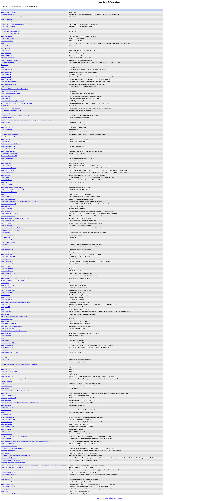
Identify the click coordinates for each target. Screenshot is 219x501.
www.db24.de (5, 67)
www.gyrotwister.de (6, 479)
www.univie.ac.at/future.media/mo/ (10, 213)
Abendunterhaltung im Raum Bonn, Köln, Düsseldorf (15, 390)
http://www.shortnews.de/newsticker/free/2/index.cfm (15, 455)
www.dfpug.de (5, 340)
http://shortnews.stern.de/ (8, 26)
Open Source (4, 357)
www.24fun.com (5, 355)
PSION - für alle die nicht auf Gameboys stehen (14, 316)
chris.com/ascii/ (5, 105)
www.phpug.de (5, 374)
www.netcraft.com (6, 453)
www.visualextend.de (7, 345)
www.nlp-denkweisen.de (8, 132)
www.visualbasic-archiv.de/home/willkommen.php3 (15, 278)
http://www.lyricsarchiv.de (8, 237)
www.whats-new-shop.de (8, 482)
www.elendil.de (5, 295)
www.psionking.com (6, 319)
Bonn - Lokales (5, 48)
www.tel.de (4, 383)
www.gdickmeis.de (6, 292)
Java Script (4, 350)
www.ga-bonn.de (6, 53)
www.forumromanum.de (8, 426)
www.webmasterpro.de (7, 443)
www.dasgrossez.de (6, 259)
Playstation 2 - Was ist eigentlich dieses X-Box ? (14, 331)
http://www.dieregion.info (8, 57)
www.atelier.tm (5, 321)
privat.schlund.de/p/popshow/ (9, 91)
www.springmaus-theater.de (8, 398)
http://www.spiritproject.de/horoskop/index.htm (14, 378)
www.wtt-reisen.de (6, 410)
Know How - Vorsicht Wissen (9, 192)
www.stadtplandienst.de (7, 424)
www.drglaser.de (5, 141)
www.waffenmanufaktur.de (8, 235)
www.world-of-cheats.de (8, 256)
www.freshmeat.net (6, 362)
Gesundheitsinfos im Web (8, 137)
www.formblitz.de (6, 244)
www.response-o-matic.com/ (9, 446)
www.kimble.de (5, 98)
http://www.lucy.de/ (6, 113)
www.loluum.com (6, 311)
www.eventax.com (6, 405)
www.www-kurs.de (6, 223)
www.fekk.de (5, 283)
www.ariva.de (5, 86)
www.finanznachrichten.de (8, 84)
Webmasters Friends (6, 414)
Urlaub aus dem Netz (7, 407)
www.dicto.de (5, 194)
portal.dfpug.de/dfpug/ (7, 347)
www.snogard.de (5, 489)
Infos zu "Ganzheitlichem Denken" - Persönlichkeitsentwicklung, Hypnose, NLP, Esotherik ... (26, 120)
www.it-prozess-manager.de (8, 204)
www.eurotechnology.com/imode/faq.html (12, 189)
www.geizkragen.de (6, 247)
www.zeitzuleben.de (6, 129)
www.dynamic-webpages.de (9, 371)
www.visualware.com (7, 172)
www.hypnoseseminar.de (8, 206)
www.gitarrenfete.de (6, 19)
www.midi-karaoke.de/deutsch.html (10, 93)
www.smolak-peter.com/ (7, 328)
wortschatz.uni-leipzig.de (8, 38)
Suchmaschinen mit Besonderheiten (10, 381)
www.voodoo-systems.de (8, 486)
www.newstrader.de (6, 72)
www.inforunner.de (6, 470)
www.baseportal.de (6, 434)
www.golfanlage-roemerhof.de (9, 148)
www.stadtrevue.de (6, 400)
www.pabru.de (5, 314)
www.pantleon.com (6, 309)
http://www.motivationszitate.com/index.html (13, 462)
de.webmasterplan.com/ (7, 417)
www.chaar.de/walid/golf (8, 151)
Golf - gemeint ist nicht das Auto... (10, 144)
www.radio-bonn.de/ (6, 55)
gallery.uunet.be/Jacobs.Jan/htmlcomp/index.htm (14, 436)
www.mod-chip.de (6, 335)
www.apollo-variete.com (8, 395)
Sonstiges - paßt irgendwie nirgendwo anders (13, 477)
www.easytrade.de (6, 77)
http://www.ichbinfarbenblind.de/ (10, 493)
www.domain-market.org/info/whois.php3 (12, 467)
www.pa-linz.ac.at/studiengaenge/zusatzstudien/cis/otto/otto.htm (18, 201)
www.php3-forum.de (7, 367)
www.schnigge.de (6, 74)
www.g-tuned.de (5, 307)
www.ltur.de (4, 412)
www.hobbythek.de (6, 254)
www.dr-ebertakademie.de (8, 199)
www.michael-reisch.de (7, 285)
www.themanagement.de (8, 216)
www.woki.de (5, 50)
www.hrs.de (4, 491)
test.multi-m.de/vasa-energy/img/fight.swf (12, 101)
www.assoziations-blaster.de (8, 168)
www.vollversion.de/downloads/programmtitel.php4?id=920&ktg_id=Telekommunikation (25, 441)
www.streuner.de (5, 232)
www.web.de (4, 43)
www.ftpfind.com (6, 388)
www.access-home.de (7, 271)
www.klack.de (5, 29)
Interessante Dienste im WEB (9, 156)
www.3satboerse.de (6, 69)
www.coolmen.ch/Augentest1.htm (10, 108)
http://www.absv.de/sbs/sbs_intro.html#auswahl (14, 17)
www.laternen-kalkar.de (7, 304)
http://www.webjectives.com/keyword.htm (12, 448)
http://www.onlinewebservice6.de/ (10, 460)
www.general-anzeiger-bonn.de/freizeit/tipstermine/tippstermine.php (19, 402)
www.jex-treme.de (6, 429)
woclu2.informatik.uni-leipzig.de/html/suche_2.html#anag (16, 103)
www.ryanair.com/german (8, 170)
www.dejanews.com (6, 165)
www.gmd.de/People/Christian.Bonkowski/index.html (15, 302)
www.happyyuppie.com (7, 79)
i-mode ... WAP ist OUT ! (8, 184)
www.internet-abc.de (6, 208)
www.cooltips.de (5, 431)
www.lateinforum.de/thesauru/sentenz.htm (12, 228)
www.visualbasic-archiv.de (8, 273)
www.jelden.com (5, 297)
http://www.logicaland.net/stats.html (11, 60)
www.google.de (5, 45)
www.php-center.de (6, 369)
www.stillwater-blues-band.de (9, 12)
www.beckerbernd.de (7, 127)
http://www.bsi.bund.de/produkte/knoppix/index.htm (15, 24)
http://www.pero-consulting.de (9, 134)
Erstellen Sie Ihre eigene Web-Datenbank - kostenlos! (109, 498)
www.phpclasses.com (7, 376)
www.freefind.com (6, 438)
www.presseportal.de (7, 261)
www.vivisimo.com (6, 386)
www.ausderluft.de (6, 177)
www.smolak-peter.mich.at (8, 323)
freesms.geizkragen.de (7, 263)
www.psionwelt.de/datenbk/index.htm (11, 326)
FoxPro (3, 338)
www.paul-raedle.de (6, 211)
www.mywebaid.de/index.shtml (9, 352)
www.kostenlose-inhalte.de (8, 474)
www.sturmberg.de (6, 287)
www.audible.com (6, 160)
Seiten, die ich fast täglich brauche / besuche (13, 33)
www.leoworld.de (6, 196)
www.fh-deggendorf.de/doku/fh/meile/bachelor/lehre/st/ (16, 218)
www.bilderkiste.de (6, 180)
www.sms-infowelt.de (7, 163)
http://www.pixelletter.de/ (8, 117)
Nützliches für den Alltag (8, 242)
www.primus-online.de (7, 158)
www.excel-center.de (7, 268)
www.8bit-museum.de (7, 484)
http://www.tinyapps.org (7, 14)
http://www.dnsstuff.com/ (8, 472)
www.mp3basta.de (6, 333)
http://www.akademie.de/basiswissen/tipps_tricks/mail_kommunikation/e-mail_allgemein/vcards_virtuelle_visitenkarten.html (34, 465)
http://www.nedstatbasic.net (8, 458)
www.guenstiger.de (6, 252)
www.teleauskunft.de (7, 41)
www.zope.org (5, 359)
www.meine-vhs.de (6, 225)
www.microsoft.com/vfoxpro (9, 343)
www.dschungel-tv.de (7, 249)
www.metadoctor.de (6, 422)
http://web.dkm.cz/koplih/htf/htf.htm (11, 110)
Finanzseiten (4, 65)
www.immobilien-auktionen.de (9, 81)
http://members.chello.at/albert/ (9, 153)
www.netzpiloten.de (6, 175)
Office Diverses (5, 266)
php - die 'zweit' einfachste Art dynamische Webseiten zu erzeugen (19, 364)
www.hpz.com (5, 125)
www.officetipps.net (6, 275)
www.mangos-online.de (7, 299)
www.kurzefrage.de (6, 36)
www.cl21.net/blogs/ (6, 182)
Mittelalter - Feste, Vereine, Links (10, 230)
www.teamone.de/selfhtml (8, 419)
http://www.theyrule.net (7, 62)
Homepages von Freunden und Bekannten (12, 280)
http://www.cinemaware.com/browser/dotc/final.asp (15, 115)
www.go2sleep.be (6, 96)
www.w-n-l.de (5, 393)
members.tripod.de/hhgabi (8, 290)
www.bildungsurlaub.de (7, 220)
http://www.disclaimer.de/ (8, 450)
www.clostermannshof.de (8, 146)
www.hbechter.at (5, 122)
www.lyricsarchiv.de (6, 22)
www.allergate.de (6, 139)
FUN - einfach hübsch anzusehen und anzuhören (14, 89)
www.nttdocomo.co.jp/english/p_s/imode (12, 187)
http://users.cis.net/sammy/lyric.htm (10, 31)
